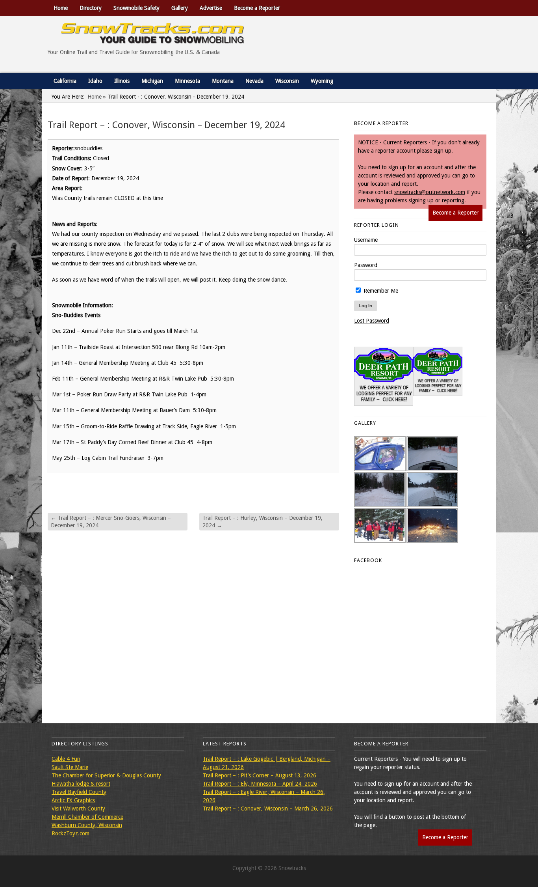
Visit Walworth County (78, 808)
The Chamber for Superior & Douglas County (106, 775)
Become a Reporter (257, 8)
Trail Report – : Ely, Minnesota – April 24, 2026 (260, 784)
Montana (223, 81)
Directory (91, 8)
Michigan (152, 81)
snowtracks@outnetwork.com (429, 192)
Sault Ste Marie (70, 767)
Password (365, 265)
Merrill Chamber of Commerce (87, 817)
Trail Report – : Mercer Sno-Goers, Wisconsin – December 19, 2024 (111, 521)
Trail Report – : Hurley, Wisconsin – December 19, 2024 (262, 521)
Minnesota (187, 81)
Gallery (179, 8)
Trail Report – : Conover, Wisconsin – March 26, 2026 (268, 808)
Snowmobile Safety (136, 8)
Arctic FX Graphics (73, 800)
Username (366, 240)
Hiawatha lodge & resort (81, 784)
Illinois (122, 81)
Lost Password (371, 320)
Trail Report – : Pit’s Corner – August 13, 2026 (259, 775)
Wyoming (322, 81)
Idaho (95, 81)
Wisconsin (287, 81)
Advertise (211, 8)
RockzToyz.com (70, 833)
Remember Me (380, 291)
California (65, 81)
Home (61, 8)
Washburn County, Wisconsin (87, 825)
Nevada (254, 81)
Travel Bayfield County (79, 792)
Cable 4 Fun (66, 759)
